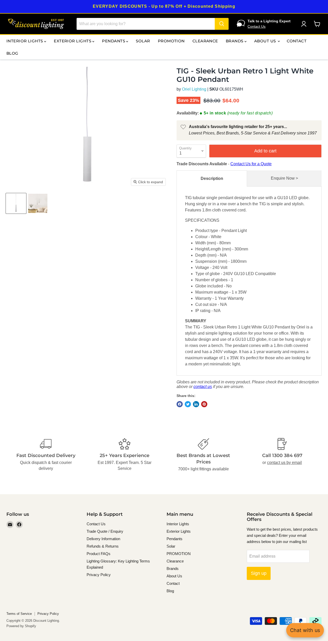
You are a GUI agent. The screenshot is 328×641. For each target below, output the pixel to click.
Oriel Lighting (194, 89)
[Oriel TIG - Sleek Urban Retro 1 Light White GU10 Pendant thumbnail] (16, 203)
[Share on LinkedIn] (196, 404)
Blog (12, 53)
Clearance (205, 40)
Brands (235, 40)
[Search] (222, 24)
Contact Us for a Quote (251, 164)
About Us (265, 40)
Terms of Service (19, 614)
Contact (296, 40)
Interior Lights (25, 40)
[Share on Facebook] (180, 404)
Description (212, 178)
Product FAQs (98, 553)
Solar (143, 40)
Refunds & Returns (103, 546)
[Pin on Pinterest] (204, 404)
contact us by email (284, 462)
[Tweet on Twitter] (188, 404)
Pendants (114, 40)
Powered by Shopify (21, 626)
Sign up (258, 573)
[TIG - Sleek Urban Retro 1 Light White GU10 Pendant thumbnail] (38, 203)
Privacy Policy (99, 574)
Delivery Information (103, 539)
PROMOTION (171, 40)
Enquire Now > (284, 178)
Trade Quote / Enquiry (105, 531)
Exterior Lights (73, 40)
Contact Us (256, 26)
